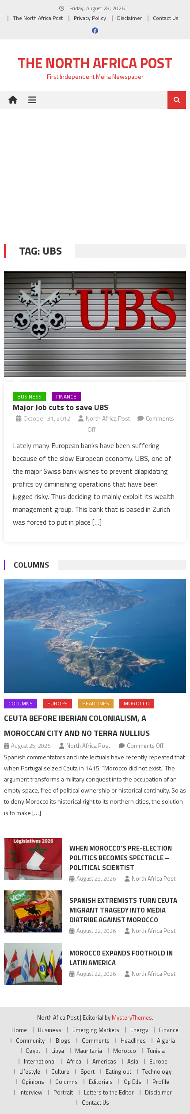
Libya (57, 1050)
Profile (160, 1081)
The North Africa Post (38, 18)
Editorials (101, 1081)
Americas (104, 1061)
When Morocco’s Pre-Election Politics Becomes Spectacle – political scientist (120, 858)
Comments (96, 1040)
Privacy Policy (90, 18)
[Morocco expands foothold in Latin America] (33, 964)
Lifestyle (29, 1071)
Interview (30, 1092)
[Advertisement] (95, 169)
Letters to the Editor (109, 1092)
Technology (156, 1071)
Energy (139, 1029)
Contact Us (165, 18)
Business (29, 396)
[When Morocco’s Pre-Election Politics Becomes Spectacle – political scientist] (33, 859)
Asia (132, 1061)
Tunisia (156, 1050)
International (40, 1061)
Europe (57, 703)
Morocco (137, 703)
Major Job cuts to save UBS (60, 407)
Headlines (95, 703)
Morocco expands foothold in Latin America (121, 958)
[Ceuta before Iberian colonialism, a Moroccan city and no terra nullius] (95, 636)
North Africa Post (108, 418)
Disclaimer (129, 18)
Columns (31, 565)
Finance (66, 396)
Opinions (33, 1081)
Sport (87, 1071)
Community (30, 1040)
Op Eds (132, 1081)
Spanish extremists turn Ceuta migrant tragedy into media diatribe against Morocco (123, 910)
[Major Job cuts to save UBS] (95, 324)
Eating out (118, 1071)
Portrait (63, 1092)
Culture (60, 1071)
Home (19, 1029)
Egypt (33, 1050)
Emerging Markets (95, 1029)
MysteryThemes (132, 1017)
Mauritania (88, 1050)
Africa (74, 1061)
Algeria (166, 1040)
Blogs (63, 1040)
